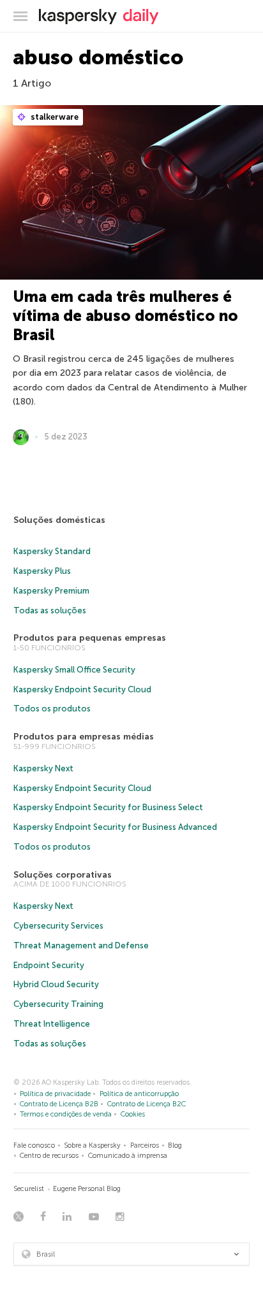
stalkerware (54, 117)
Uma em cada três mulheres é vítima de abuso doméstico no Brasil (125, 315)
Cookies (133, 1114)
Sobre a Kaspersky (92, 1145)
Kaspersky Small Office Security (74, 669)
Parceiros (144, 1145)
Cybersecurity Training (58, 1004)
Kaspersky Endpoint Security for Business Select (108, 807)
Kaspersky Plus (42, 571)
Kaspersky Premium (51, 591)
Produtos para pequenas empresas (89, 637)
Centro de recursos (49, 1156)
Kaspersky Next (43, 768)
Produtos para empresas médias (83, 736)
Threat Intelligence (51, 1024)
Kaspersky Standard (52, 551)
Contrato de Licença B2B (59, 1104)
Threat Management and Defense (81, 945)
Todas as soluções (49, 610)
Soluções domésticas (59, 520)
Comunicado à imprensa (127, 1156)
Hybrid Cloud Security (56, 984)
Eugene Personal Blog (87, 1189)
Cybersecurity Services (58, 926)
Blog (175, 1145)
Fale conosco (34, 1145)
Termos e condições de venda (66, 1114)
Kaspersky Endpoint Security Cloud (82, 689)
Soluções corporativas (62, 874)
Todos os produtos (52, 708)
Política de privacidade (55, 1094)
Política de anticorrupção (139, 1094)
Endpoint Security (48, 965)
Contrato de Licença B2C (146, 1104)
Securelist (28, 1189)
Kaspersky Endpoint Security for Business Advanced (115, 827)
